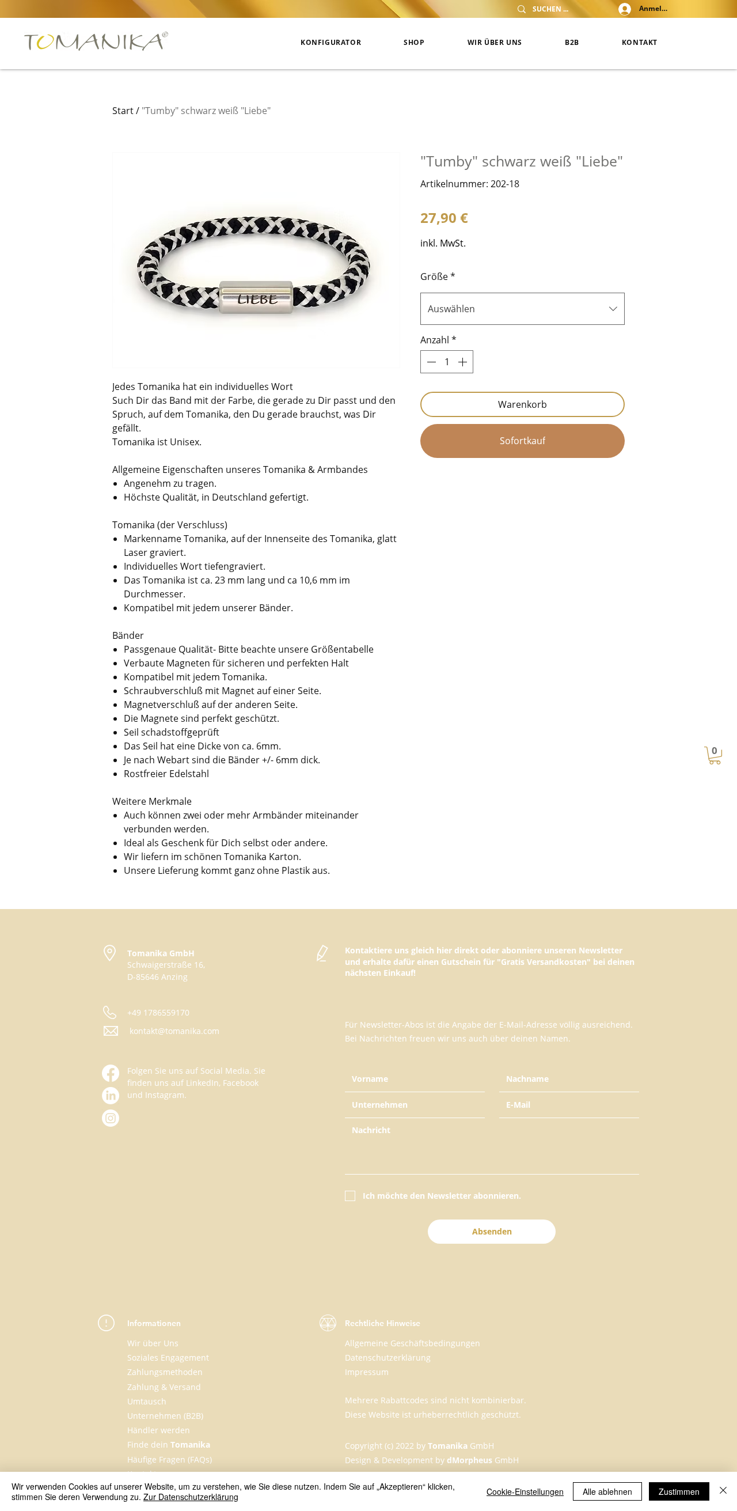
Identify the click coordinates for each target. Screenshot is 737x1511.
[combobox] (522, 309)
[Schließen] (723, 1491)
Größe (437, 276)
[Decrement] (430, 362)
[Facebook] (110, 1073)
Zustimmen (679, 1491)
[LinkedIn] (110, 1095)
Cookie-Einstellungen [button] (525, 1491)
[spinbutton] (446, 362)
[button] (714, 755)
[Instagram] (110, 1118)
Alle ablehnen (607, 1491)
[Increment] (463, 362)
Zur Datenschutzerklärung (190, 1496)
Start (123, 110)
